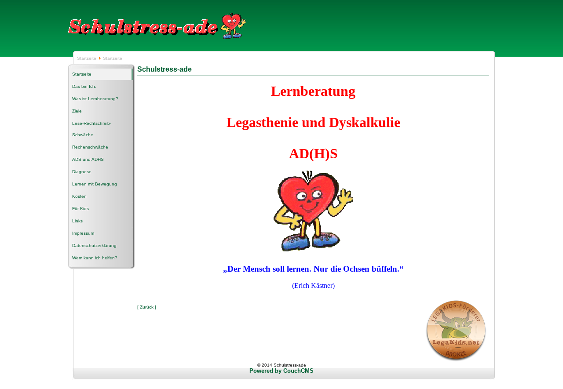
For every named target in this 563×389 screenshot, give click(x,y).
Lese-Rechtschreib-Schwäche (91, 129)
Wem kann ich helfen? (94, 257)
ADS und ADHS (88, 159)
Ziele (77, 111)
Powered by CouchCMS (281, 370)
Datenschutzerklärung (94, 245)
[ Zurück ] (146, 307)
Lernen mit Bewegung (94, 184)
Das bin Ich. (84, 86)
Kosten (79, 196)
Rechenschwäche (90, 147)
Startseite (87, 58)
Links (77, 220)
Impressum (83, 233)
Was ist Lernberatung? (95, 98)
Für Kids (80, 208)
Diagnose (81, 171)
